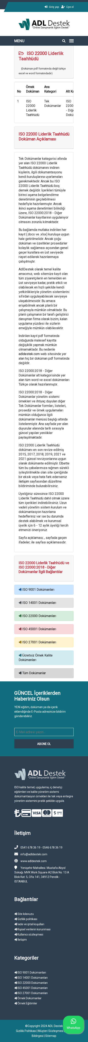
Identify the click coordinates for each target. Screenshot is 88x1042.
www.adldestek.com (33, 861)
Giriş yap (53, 6)
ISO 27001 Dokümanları (39, 642)
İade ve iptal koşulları (30, 924)
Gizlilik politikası (27, 919)
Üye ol (70, 6)
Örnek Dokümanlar (29, 998)
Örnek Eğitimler (27, 1003)
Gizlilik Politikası (26, 1031)
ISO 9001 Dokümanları (38, 590)
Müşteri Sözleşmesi (50, 1031)
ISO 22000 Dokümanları (39, 616)
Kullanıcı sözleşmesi (30, 934)
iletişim (24, 481)
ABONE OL (44, 744)
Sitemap (50, 1035)
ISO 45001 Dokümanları (39, 629)
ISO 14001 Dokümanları (39, 603)
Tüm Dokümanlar (34, 673)
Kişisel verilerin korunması (34, 929)
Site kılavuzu (25, 914)
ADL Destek (55, 1026)
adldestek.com (29, 354)
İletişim (22, 939)
